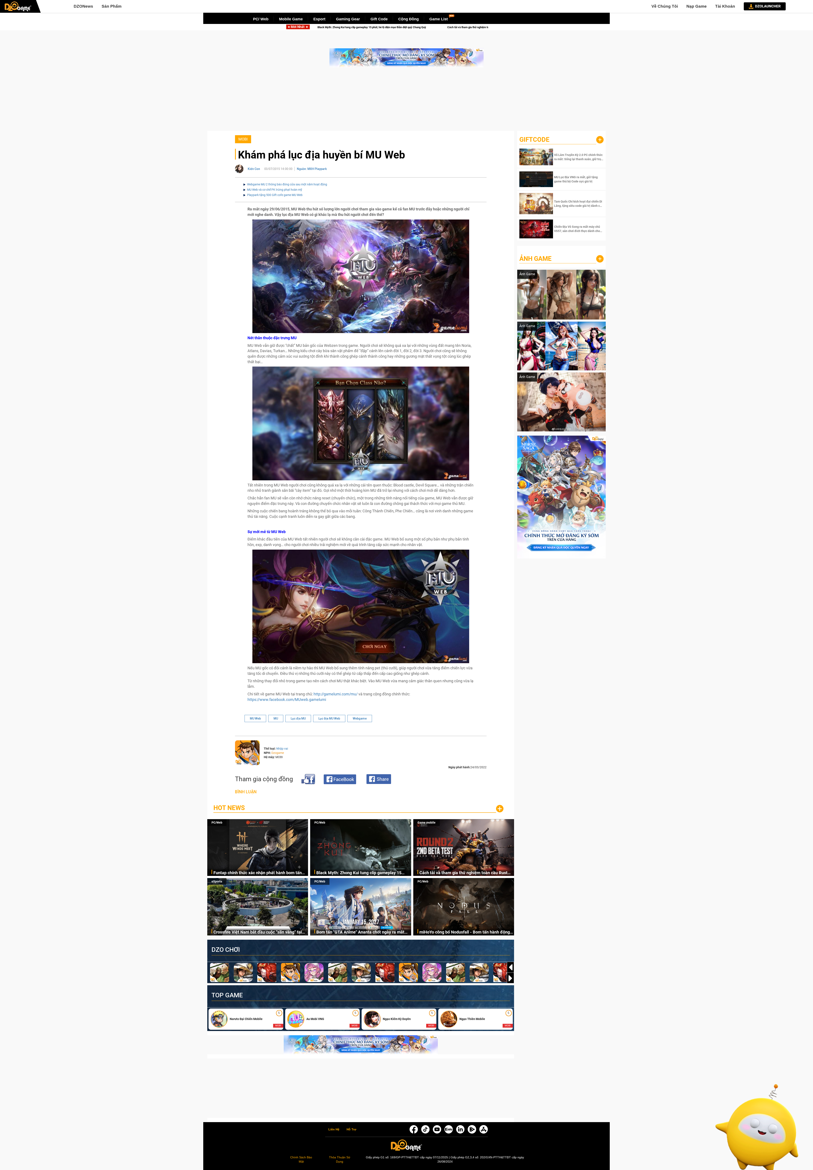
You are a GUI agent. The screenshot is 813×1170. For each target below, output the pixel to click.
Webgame (360, 718)
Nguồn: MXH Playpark (312, 169)
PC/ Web (260, 19)
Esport (319, 19)
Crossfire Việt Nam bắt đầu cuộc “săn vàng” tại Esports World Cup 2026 (421, 27)
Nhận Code (578, 157)
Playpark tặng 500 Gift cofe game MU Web (275, 195)
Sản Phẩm (112, 6)
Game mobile (427, 822)
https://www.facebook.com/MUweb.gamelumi (286, 699)
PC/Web (217, 822)
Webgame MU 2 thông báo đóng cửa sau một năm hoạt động (287, 184)
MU (276, 718)
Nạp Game (696, 6)
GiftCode (534, 139)
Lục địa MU (298, 718)
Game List (438, 19)
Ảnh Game (535, 258)
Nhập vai (282, 748)
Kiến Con (254, 169)
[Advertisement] (406, 101)
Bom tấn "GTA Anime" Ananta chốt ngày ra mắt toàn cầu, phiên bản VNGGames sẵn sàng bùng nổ (363, 932)
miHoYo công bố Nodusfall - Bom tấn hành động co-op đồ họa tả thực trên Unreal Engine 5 (464, 932)
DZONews (83, 6)
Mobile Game (291, 19)
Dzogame (277, 753)
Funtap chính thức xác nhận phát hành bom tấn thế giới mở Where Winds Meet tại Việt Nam (257, 873)
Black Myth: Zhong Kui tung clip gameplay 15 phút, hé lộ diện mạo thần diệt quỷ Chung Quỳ (359, 873)
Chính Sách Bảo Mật (301, 1159)
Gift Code (379, 19)
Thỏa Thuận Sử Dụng (339, 1159)
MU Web (255, 718)
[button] (510, 978)
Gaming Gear (348, 19)
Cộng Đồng (408, 19)
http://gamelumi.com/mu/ (336, 694)
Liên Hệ (333, 1129)
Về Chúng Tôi (664, 6)
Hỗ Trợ (351, 1129)
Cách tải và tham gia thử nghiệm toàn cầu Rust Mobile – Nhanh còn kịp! (314, 27)
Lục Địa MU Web (329, 718)
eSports (217, 881)
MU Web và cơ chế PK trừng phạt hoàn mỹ (274, 189)
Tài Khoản (725, 6)
